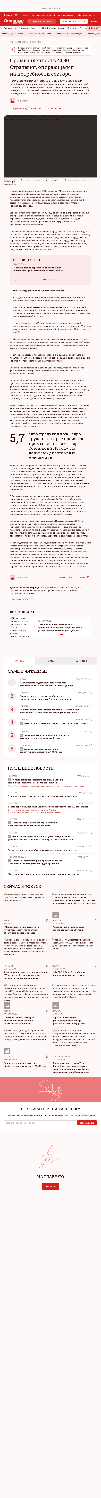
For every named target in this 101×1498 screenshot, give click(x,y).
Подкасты (72, 28)
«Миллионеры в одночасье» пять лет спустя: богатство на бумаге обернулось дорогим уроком (21, 930)
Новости (24, 693)
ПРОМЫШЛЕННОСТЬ (19, 42)
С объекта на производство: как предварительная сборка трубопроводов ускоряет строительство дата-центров (60, 627)
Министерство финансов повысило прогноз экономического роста (44, 874)
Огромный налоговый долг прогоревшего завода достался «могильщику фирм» (68, 1020)
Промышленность (19, 599)
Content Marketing (61, 1057)
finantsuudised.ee (69, 15)
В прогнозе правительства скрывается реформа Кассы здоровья (42, 796)
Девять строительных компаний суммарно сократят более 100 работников (48, 806)
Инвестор (35, 28)
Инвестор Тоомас (17, 857)
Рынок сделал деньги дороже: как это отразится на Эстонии (56, 723)
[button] (40, 1122)
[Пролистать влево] (34, 626)
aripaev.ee (25, 15)
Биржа (23, 679)
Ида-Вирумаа (49, 28)
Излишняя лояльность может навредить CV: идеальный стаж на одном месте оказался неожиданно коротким (25, 975)
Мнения (61, 28)
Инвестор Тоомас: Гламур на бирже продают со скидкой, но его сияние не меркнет (19, 1020)
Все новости (10, 28)
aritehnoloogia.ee (84, 15)
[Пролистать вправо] (88, 626)
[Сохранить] (91, 679)
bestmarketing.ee (38, 15)
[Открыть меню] (16, 15)
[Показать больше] (94, 15)
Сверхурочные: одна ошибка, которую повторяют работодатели (42, 850)
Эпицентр (23, 28)
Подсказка (84, 28)
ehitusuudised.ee (53, 15)
